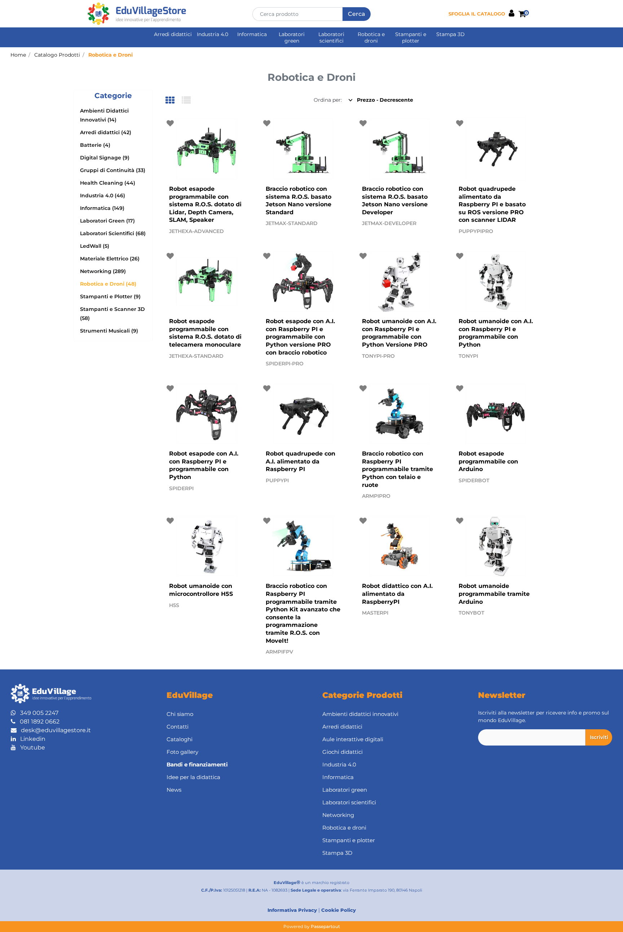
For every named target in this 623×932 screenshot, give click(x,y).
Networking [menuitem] (338, 815)
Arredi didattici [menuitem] (173, 34)
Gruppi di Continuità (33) (112, 170)
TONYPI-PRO (378, 356)
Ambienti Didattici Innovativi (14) (104, 115)
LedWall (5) (94, 246)
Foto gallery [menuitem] (182, 751)
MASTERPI (375, 613)
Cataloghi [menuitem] (180, 739)
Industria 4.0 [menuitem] (212, 34)
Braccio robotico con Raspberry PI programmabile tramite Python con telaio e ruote (397, 469)
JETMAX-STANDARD (292, 223)
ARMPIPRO (376, 496)
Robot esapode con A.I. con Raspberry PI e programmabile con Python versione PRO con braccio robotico (300, 337)
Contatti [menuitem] (178, 726)
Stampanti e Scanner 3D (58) (112, 313)
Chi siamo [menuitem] (180, 714)
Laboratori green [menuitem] (292, 37)
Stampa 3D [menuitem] (450, 34)
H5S (174, 605)
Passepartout (325, 926)
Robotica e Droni (110, 55)
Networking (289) (103, 271)
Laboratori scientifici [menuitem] (331, 37)
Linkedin (30, 738)
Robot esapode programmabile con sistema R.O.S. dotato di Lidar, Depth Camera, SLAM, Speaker (205, 204)
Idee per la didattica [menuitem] (193, 777)
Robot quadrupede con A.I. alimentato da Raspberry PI (300, 461)
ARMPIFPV (279, 652)
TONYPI (468, 356)
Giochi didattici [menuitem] (342, 751)
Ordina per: (328, 100)
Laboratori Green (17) (107, 220)
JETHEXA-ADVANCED (196, 231)
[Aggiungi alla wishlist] (171, 123)
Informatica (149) (102, 208)
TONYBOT (471, 613)
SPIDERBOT (474, 480)
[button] (357, 14)
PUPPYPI (277, 480)
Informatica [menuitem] (252, 34)
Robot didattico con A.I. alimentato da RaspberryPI (397, 593)
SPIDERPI (181, 488)
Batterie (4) (95, 145)
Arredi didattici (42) (105, 132)
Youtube (30, 747)
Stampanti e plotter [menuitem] (410, 37)
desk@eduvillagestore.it (54, 730)
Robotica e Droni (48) (108, 284)
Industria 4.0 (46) (102, 195)
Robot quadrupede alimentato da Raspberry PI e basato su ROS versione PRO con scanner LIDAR (492, 204)
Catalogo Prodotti (57, 55)
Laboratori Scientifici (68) (113, 233)
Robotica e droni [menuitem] (371, 37)
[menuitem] (234, 764)
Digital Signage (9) (104, 157)
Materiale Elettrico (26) (110, 258)
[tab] (173, 100)
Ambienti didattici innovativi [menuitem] (360, 714)
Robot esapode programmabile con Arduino (488, 461)
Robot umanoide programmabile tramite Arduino (494, 593)
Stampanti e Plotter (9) (110, 296)
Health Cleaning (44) (107, 183)
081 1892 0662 (37, 721)
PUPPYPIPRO (476, 231)
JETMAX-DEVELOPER (389, 223)
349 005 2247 (37, 712)
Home (18, 55)
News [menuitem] (174, 789)
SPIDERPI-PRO (285, 363)
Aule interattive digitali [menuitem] (352, 739)
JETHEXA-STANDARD (196, 356)
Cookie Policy (338, 910)
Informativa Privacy (292, 910)
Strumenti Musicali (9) (109, 330)
